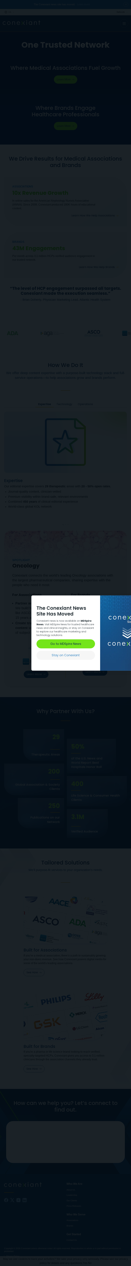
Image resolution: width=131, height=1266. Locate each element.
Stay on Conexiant (66, 655)
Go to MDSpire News (65, 644)
